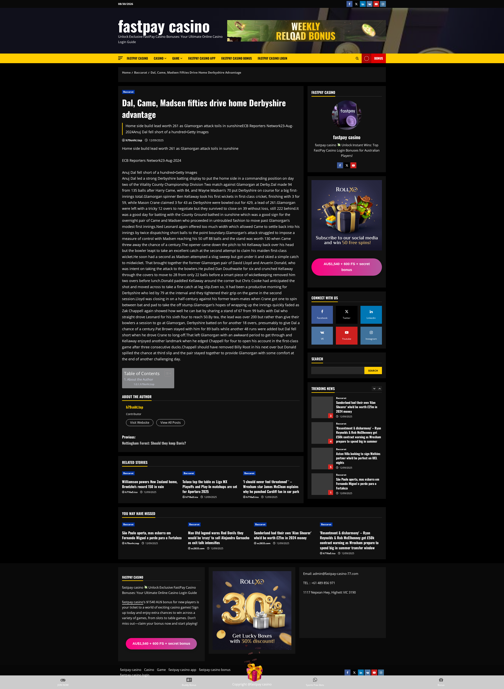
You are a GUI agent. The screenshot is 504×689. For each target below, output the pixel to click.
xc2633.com (198, 548)
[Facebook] (340, 165)
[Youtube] (353, 165)
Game (175, 58)
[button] (120, 58)
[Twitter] (347, 165)
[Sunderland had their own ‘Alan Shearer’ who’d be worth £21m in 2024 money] (285, 524)
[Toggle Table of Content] (165, 373)
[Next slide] (379, 388)
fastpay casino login (272, 58)
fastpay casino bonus (236, 58)
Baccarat (128, 91)
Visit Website (139, 422)
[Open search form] (357, 58)
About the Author (140, 379)
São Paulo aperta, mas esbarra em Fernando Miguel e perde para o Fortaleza (322, 458)
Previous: (154, 440)
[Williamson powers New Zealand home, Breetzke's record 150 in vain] (150, 473)
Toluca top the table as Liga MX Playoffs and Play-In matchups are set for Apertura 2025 (210, 486)
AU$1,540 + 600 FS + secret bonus (347, 267)
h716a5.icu (131, 492)
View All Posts (170, 422)
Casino (158, 58)
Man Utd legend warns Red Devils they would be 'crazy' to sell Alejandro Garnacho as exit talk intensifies (322, 484)
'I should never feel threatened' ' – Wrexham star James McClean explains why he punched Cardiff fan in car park (271, 486)
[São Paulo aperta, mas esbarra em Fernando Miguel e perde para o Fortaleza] (153, 524)
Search (317, 358)
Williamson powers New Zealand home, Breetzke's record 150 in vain (149, 484)
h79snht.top (134, 140)
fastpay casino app (201, 58)
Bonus (378, 58)
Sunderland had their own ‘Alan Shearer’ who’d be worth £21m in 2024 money (282, 535)
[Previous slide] (374, 388)
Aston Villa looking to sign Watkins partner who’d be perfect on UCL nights (322, 433)
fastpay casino (164, 25)
